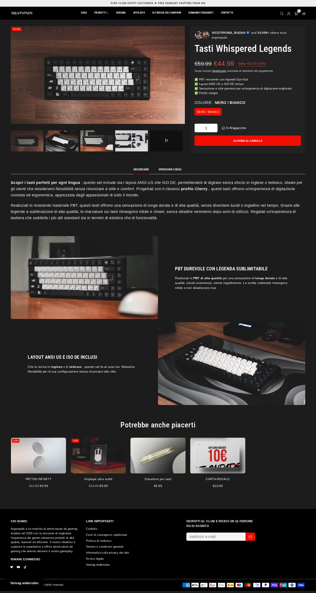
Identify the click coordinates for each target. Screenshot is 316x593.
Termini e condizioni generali (104, 546)
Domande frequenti (201, 12)
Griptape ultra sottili (98, 479)
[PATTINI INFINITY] (38, 455)
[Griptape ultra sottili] (98, 455)
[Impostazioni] (302, 13)
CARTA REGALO (218, 479)
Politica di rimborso (98, 540)
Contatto (227, 12)
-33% (75, 440)
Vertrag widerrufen (98, 564)
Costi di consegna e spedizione (106, 534)
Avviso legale (95, 558)
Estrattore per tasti (158, 479)
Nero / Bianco (208, 112)
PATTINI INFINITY (39, 479)
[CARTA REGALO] (217, 455)
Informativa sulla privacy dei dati (107, 552)
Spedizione (219, 70)
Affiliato (139, 12)
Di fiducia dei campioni (166, 12)
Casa (84, 12)
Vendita (16, 29)
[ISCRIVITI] (250, 537)
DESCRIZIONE (141, 169)
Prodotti (100, 12)
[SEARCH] (281, 13)
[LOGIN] (288, 13)
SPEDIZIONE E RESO (170, 169)
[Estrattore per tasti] (158, 455)
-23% (15, 440)
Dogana (121, 12)
